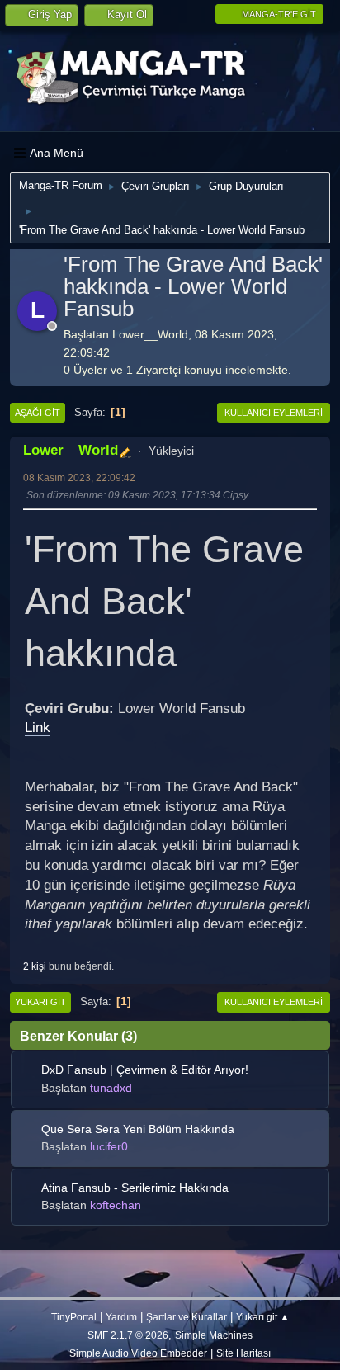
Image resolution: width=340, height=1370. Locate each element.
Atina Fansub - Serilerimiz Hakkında (135, 1187)
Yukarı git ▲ (263, 1316)
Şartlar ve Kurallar (186, 1316)
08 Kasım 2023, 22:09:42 (79, 477)
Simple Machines (214, 1335)
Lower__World (70, 450)
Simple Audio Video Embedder (138, 1353)
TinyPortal (74, 1316)
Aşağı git (37, 413)
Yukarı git (40, 1002)
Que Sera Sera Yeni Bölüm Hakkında (137, 1129)
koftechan (115, 1205)
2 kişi (34, 966)
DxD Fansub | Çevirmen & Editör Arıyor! (144, 1069)
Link (37, 727)
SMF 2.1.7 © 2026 (127, 1335)
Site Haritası (243, 1353)
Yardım (121, 1316)
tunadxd (111, 1087)
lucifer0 (109, 1146)
